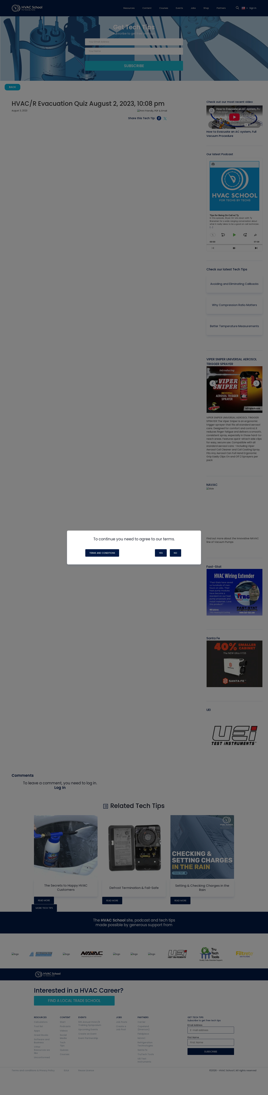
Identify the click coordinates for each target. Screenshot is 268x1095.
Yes (161, 552)
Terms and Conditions (102, 552)
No (175, 552)
